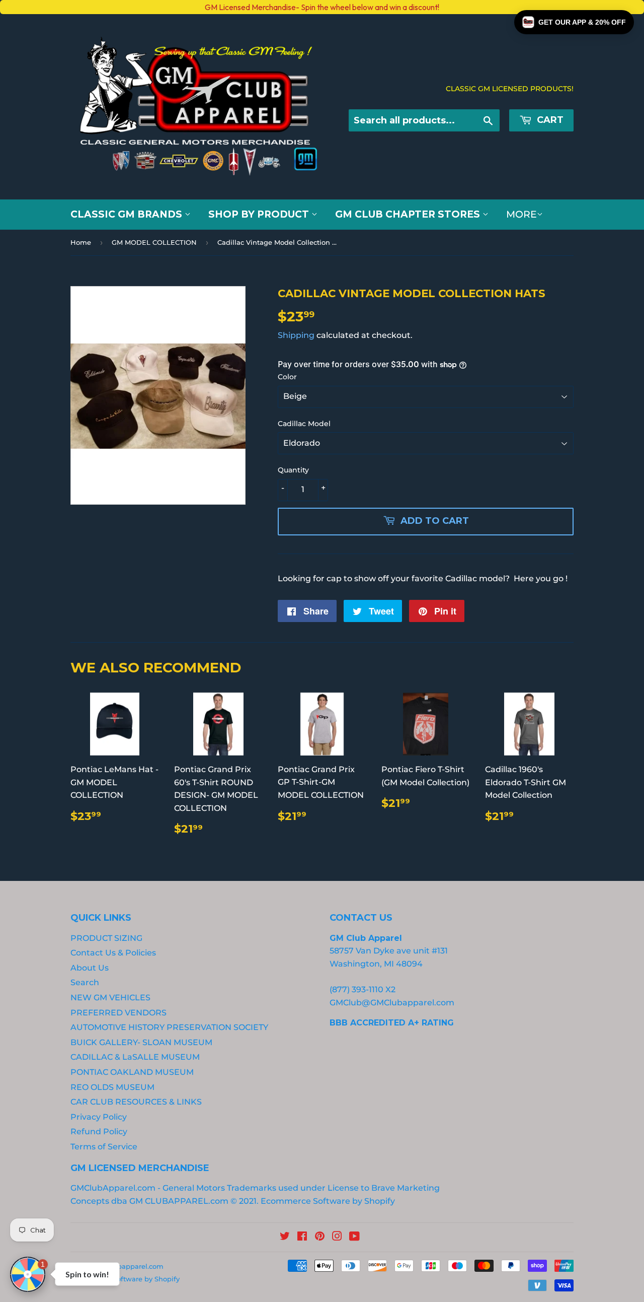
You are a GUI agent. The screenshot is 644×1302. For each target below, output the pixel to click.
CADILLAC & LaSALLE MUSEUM (135, 1057)
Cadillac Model (304, 423)
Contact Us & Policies (113, 952)
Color (287, 376)
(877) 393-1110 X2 (362, 989)
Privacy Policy (98, 1117)
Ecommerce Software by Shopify (328, 1201)
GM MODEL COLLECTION (154, 242)
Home (80, 242)
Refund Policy (98, 1131)
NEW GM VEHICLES (110, 997)
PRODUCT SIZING (106, 938)
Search (84, 982)
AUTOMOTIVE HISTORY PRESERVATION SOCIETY (169, 1027)
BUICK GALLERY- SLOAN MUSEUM (141, 1042)
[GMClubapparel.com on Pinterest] (319, 1237)
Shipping (296, 335)
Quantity (293, 469)
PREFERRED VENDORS (118, 1012)
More (521, 214)
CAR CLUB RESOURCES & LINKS (136, 1102)
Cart (549, 119)
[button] (574, 22)
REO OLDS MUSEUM (112, 1087)
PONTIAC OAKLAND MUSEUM (132, 1072)
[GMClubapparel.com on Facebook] (302, 1237)
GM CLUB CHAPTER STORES (408, 214)
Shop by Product (259, 214)
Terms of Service (103, 1146)
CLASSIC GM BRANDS (127, 214)
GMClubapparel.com (129, 1266)
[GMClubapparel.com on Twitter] (285, 1237)
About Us (89, 968)
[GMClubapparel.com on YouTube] (354, 1237)
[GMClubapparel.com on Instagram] (337, 1237)
